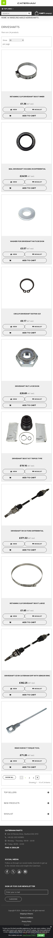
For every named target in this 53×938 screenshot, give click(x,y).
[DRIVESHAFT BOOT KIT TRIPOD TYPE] (26, 430)
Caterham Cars (26, 911)
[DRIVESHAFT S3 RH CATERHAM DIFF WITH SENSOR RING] (26, 647)
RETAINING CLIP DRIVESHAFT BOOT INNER (27, 97)
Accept (40, 935)
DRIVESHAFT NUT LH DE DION (27, 386)
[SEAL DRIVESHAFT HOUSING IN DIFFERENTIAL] (26, 141)
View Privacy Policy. (29, 935)
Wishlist (8, 814)
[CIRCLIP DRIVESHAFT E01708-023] (26, 285)
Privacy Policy (26, 921)
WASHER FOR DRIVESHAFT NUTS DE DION (27, 241)
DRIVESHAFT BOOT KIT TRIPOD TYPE (27, 458)
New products (11, 803)
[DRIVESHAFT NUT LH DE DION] (26, 358)
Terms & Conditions (26, 918)
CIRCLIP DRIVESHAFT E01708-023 (27, 314)
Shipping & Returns (26, 914)
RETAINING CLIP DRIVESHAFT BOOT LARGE (27, 603)
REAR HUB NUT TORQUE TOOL (27, 748)
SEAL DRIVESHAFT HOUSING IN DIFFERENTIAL (27, 169)
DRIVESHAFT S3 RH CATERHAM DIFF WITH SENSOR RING (27, 676)
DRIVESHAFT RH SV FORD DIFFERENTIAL (27, 531)
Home (3, 17)
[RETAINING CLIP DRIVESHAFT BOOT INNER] (26, 68)
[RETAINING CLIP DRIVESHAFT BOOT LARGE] (26, 575)
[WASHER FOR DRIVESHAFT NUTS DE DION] (26, 213)
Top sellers (10, 792)
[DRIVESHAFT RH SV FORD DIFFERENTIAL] (26, 503)
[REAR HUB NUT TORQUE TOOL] (26, 720)
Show (5, 40)
